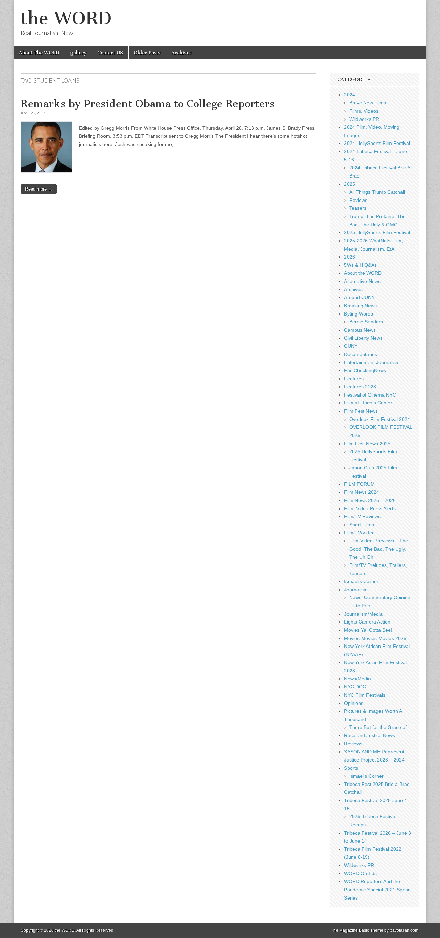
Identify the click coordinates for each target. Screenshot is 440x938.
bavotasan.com (404, 930)
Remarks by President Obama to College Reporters (147, 104)
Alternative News (362, 281)
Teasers (357, 208)
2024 (349, 95)
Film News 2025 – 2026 (370, 500)
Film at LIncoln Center (368, 402)
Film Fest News (361, 411)
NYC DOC (355, 686)
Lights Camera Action (367, 622)
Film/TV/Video (359, 532)
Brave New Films (367, 102)
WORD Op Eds (360, 873)
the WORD (66, 18)
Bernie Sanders (366, 321)
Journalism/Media (363, 614)
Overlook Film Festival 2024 (379, 419)
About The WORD (39, 53)
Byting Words (358, 314)
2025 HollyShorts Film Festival (377, 232)
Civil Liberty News (363, 338)
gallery (78, 53)
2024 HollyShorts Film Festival (377, 143)
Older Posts (147, 53)
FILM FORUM (359, 484)
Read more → (39, 189)
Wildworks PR (364, 119)
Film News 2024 (361, 492)
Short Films (361, 524)
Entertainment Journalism (372, 362)
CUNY (351, 346)
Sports (351, 768)
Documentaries (360, 354)
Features (354, 378)
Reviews (358, 200)
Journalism (356, 589)
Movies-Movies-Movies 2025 (375, 638)
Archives (181, 53)
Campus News (360, 330)
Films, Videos (363, 111)
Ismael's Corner (361, 581)
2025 (349, 184)
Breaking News (360, 305)
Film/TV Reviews (362, 516)
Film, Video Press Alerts (370, 508)
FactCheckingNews (365, 370)
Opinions (353, 703)
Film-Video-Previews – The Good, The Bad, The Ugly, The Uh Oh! (378, 549)
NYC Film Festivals (364, 695)
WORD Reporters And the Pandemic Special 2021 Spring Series (377, 889)
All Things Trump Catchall (377, 192)
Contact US (110, 53)
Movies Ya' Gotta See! (368, 630)
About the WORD (363, 273)
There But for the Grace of (378, 727)
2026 (349, 257)
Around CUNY (359, 297)
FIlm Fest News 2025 (367, 443)
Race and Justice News (369, 735)
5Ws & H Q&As (360, 265)
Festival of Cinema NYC (370, 395)
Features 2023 (360, 386)
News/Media (357, 679)
